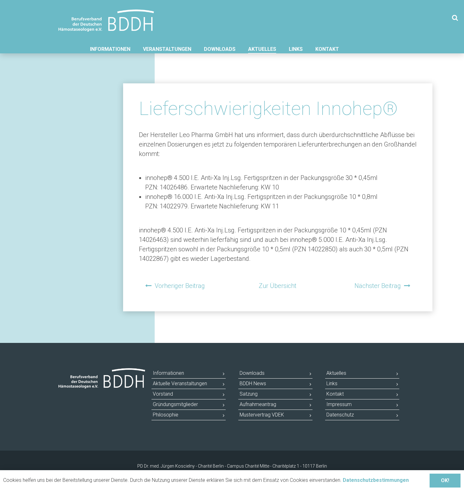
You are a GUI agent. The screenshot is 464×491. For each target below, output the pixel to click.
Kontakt (327, 49)
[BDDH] (106, 15)
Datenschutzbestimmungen (376, 480)
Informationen (110, 49)
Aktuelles (262, 49)
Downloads (219, 49)
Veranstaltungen (167, 49)
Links (296, 49)
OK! (445, 480)
